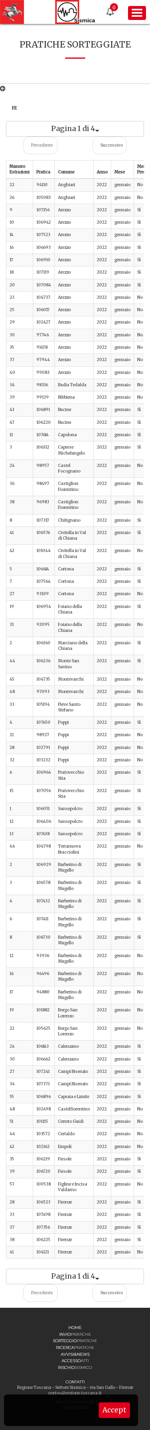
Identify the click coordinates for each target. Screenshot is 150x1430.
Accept (114, 1410)
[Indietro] (4, 89)
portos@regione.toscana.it (75, 1393)
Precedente (42, 145)
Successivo (111, 145)
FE (14, 108)
